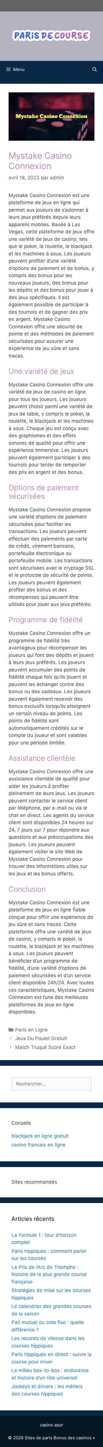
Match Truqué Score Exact (45, 1047)
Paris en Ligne (31, 1030)
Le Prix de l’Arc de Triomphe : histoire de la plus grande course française (49, 1274)
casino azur (51, 1425)
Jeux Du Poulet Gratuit (41, 1038)
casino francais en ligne (38, 1145)
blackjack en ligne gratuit (40, 1136)
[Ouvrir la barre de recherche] (94, 69)
